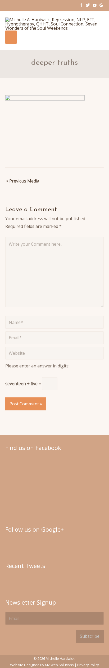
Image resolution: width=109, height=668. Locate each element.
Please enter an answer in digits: (37, 366)
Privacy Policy (88, 664)
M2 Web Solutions (59, 664)
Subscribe (89, 636)
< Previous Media (22, 181)
